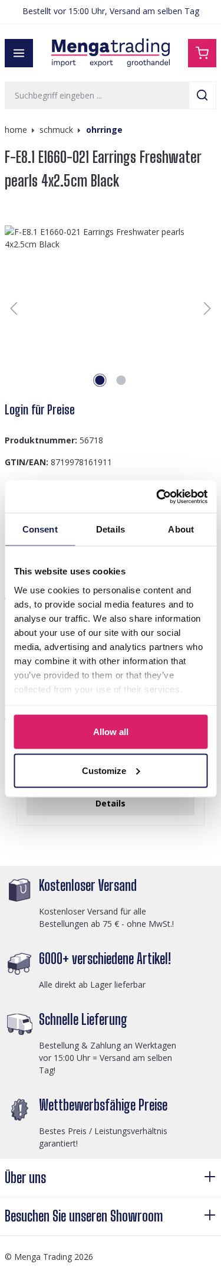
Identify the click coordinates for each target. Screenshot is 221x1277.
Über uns (25, 1177)
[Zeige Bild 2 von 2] (121, 380)
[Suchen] (202, 95)
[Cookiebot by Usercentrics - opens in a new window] (157, 496)
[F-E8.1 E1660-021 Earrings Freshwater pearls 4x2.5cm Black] (110, 308)
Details (110, 803)
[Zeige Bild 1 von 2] (99, 380)
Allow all (110, 732)
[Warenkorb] (202, 53)
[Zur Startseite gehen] (110, 52)
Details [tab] (110, 529)
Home (16, 129)
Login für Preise (40, 409)
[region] (110, 308)
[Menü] (19, 53)
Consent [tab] (40, 529)
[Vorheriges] (13, 308)
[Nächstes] (207, 308)
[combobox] (97, 95)
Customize (104, 770)
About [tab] (181, 529)
